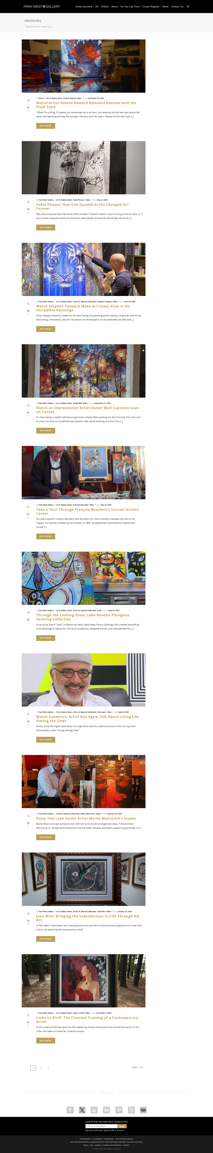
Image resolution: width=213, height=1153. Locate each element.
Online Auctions (83, 6)
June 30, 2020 (129, 302)
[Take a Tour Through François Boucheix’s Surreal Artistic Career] (83, 472)
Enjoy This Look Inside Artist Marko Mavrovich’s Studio (86, 818)
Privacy (126, 1145)
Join (122, 1127)
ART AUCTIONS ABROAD (124, 1139)
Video (79, 98)
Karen (41, 98)
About (114, 6)
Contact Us (177, 6)
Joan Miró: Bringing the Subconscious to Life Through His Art (87, 918)
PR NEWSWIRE (85, 1139)
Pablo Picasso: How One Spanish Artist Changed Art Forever (82, 207)
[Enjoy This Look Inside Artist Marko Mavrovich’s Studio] (83, 781)
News (165, 6)
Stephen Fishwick (104, 302)
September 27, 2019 (102, 403)
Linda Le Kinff (78, 1013)
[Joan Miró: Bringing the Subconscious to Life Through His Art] (83, 879)
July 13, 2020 (102, 200)
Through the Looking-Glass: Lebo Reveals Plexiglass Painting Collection (83, 617)
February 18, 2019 (114, 814)
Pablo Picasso (79, 200)
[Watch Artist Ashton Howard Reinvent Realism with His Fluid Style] (83, 66)
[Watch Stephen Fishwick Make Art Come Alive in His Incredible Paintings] (83, 269)
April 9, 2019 (123, 712)
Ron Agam (101, 712)
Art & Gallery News (54, 98)
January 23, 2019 (125, 912)
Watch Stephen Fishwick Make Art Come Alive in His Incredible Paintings (83, 308)
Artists (104, 6)
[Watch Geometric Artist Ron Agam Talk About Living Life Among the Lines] (83, 680)
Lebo (99, 610)
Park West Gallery (46, 200)
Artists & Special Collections (85, 302)
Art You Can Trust (130, 6)
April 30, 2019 (113, 610)
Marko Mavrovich (88, 814)
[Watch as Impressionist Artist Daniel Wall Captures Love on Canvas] (83, 370)
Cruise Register (150, 6)
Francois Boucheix (80, 505)
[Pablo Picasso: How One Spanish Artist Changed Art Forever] (83, 167)
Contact (98, 1145)
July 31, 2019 (106, 505)
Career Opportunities (112, 1145)
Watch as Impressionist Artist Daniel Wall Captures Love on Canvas (87, 410)
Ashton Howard (69, 98)
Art (96, 6)
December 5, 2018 (103, 1013)
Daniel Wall (77, 403)
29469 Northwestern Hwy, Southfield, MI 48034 (124, 1142)
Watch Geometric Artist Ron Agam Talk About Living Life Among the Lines (87, 719)
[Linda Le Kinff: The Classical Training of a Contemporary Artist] (83, 980)
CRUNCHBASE (109, 1139)
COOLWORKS (97, 1139)
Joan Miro (101, 912)
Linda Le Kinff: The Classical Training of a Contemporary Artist (87, 1020)
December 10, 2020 (96, 98)
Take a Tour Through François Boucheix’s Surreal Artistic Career (87, 512)
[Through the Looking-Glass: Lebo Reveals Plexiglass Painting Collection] (83, 578)
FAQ (91, 1145)
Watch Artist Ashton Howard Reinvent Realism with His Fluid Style (86, 105)
